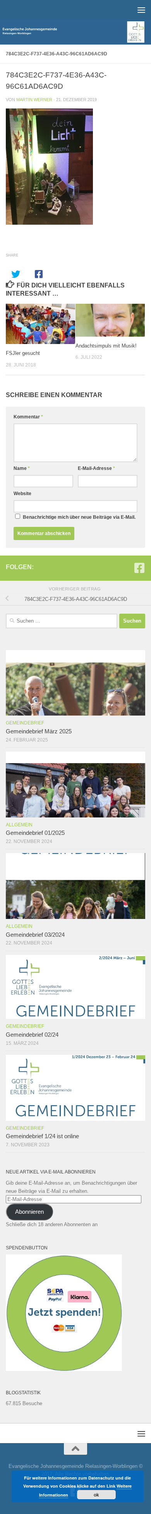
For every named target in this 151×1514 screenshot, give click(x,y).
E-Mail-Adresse (96, 468)
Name (22, 468)
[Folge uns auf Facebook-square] (139, 568)
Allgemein (19, 824)
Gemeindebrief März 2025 (39, 731)
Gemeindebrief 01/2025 (35, 833)
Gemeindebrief (25, 723)
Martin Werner (34, 99)
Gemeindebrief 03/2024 (35, 935)
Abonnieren (29, 1212)
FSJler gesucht (23, 353)
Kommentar (28, 417)
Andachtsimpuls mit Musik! (106, 346)
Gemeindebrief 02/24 (32, 1035)
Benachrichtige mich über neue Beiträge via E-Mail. (79, 517)
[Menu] (141, 9)
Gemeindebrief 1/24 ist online (42, 1136)
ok (96, 1494)
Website (22, 493)
